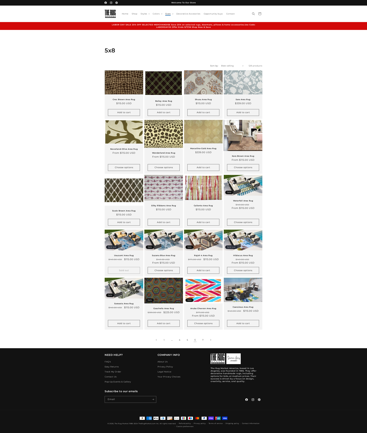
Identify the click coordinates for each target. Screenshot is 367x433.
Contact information (250, 423)
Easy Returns (112, 366)
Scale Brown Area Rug (124, 211)
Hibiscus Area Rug (243, 255)
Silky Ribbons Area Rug (163, 205)
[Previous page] (156, 340)
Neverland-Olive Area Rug (124, 149)
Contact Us (111, 376)
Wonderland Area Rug (163, 153)
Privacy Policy (165, 366)
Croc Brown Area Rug (124, 99)
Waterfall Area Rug (243, 201)
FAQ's (108, 361)
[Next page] (210, 340)
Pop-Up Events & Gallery (118, 381)
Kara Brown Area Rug (243, 156)
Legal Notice (164, 371)
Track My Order (113, 371)
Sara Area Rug (243, 99)
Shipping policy (232, 423)
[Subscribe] (153, 399)
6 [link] (195, 339)
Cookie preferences (185, 426)
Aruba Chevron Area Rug (203, 308)
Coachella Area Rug (163, 308)
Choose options (124, 167)
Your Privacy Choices (169, 376)
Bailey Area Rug (163, 101)
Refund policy (185, 423)
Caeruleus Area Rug (243, 307)
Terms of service (216, 423)
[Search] (253, 14)
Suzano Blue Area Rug (163, 255)
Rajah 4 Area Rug (203, 255)
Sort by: (214, 65)
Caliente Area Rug (203, 205)
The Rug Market (122, 424)
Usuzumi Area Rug (124, 255)
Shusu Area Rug (203, 99)
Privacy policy (200, 423)
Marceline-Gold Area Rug (203, 148)
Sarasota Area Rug (123, 303)
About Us (163, 361)
